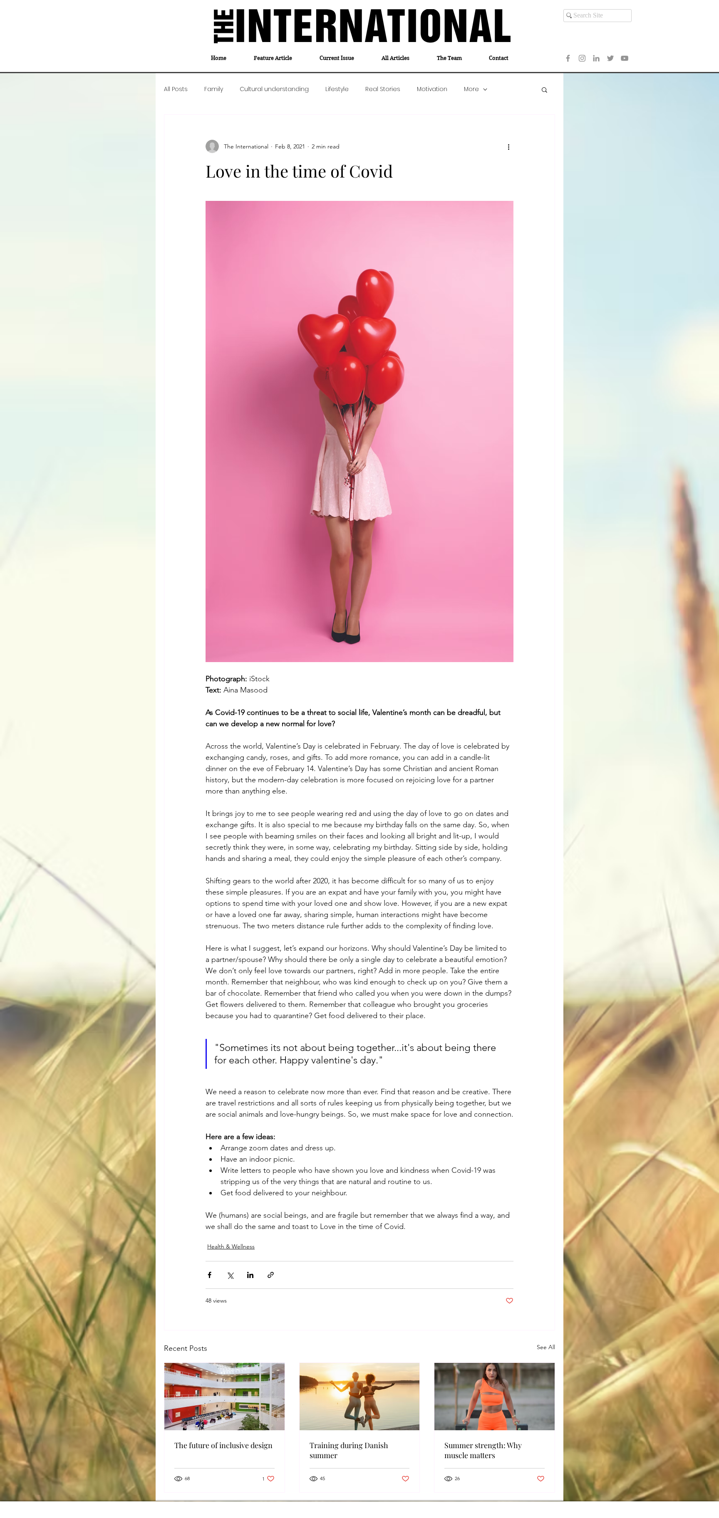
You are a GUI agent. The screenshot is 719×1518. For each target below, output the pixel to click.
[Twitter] (610, 58)
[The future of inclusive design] (224, 1396)
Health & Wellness (231, 1246)
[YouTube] (624, 58)
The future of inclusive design (223, 1445)
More (471, 89)
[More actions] (508, 146)
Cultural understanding (274, 89)
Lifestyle (337, 89)
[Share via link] (271, 1275)
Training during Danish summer (349, 1450)
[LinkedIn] (596, 58)
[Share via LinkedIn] (250, 1275)
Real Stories (382, 89)
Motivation (432, 89)
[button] (544, 89)
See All (546, 1347)
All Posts (176, 89)
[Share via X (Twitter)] (230, 1275)
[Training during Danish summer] (360, 1396)
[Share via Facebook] (209, 1275)
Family (213, 89)
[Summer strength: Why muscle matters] (494, 1396)
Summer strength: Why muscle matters (483, 1450)
